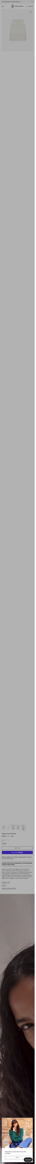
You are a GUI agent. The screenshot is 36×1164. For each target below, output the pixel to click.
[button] (28, 1159)
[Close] (30, 1120)
